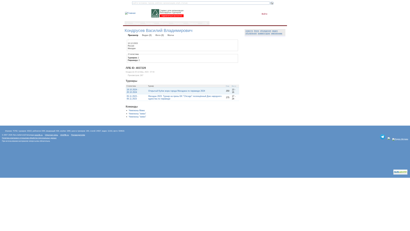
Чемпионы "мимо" (137, 113)
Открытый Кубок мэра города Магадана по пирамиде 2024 (176, 91)
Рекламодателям (78, 135)
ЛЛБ (204, 23)
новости (249, 31)
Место (234, 86)
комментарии (264, 33)
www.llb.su (38, 135)
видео (275, 31)
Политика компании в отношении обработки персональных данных (29, 138)
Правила (193, 23)
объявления (251, 33)
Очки (227, 86)
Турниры (149, 23)
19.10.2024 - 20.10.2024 (132, 90)
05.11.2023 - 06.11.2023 (132, 97)
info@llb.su (64, 135)
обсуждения (265, 31)
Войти (264, 14)
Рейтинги (164, 23)
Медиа (136, 23)
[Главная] (130, 13)
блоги (256, 31)
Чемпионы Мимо (137, 110)
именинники (276, 33)
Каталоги (178, 23)
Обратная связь (51, 135)
